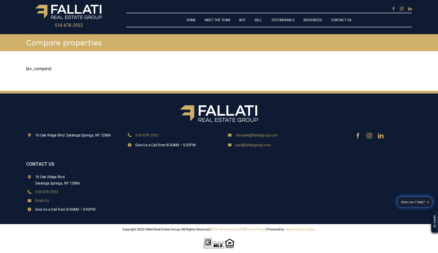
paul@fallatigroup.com (253, 145)
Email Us (42, 200)
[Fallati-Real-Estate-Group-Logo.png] (68, 5)
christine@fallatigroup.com (256, 135)
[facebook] (393, 8)
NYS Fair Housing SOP (227, 229)
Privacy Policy (255, 229)
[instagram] (402, 8)
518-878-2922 (69, 25)
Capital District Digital (300, 229)
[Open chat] (434, 221)
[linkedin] (410, 8)
